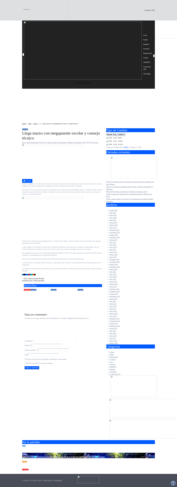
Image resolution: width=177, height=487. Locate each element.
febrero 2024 (113, 284)
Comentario (29, 341)
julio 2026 (112, 213)
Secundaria (78, 142)
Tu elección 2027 (147, 68)
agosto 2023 (113, 299)
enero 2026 (113, 227)
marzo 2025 (113, 252)
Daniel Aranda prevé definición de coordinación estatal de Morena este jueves (61, 472)
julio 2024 (112, 272)
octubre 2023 (113, 294)
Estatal (145, 40)
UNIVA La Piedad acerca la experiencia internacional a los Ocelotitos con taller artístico (66, 448)
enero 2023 (113, 316)
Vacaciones (94, 142)
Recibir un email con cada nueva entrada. (39, 363)
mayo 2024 (113, 277)
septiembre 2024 (114, 267)
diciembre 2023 (114, 289)
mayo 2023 (113, 306)
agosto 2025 (113, 240)
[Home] (23, 54)
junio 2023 (112, 304)
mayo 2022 (113, 336)
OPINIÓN (146, 62)
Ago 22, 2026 (28, 304)
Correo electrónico (31, 350)
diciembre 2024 (114, 259)
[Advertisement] (88, 107)
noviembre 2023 (114, 291)
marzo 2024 (113, 282)
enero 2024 (113, 286)
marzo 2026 (113, 223)
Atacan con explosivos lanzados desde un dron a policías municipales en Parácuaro (63, 456)
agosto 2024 (113, 269)
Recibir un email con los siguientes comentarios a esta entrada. (46, 359)
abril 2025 (112, 250)
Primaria (70, 142)
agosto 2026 (113, 210)
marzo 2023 (113, 311)
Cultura (145, 58)
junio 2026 (112, 215)
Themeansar (58, 480)
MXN (126, 147)
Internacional (147, 53)
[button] (173, 483)
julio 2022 (112, 331)
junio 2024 (112, 274)
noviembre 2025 (114, 232)
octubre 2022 (113, 323)
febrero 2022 (113, 343)
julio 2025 (112, 242)
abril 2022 (112, 338)
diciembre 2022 (114, 318)
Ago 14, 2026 (55, 304)
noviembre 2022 (114, 321)
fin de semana (52, 142)
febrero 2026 (113, 225)
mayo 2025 (113, 247)
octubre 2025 (113, 235)
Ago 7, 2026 (82, 304)
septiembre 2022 (114, 326)
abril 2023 (112, 309)
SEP (88, 142)
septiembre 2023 (114, 296)
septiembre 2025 (114, 237)
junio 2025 (112, 245)
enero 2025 (113, 257)
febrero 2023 (113, 314)
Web (26, 355)
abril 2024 (112, 279)
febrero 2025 (113, 254)
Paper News (48, 480)
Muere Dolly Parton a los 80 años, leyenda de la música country (126, 192)
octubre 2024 (113, 264)
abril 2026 (112, 220)
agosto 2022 (113, 328)
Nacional (146, 49)
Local (145, 35)
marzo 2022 (113, 341)
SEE (84, 142)
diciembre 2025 (114, 230)
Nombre (28, 345)
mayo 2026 (113, 218)
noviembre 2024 (114, 262)
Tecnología (146, 74)
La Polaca (27, 290)
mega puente (62, 142)
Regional (146, 44)
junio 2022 (112, 333)
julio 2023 (112, 301)
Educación (34, 142)
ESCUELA (43, 142)
